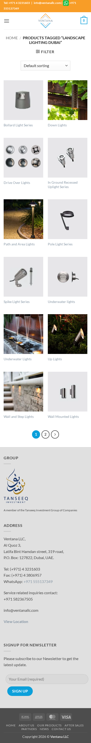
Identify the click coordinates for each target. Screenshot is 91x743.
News (44, 729)
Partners (29, 729)
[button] (6, 21)
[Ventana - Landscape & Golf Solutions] (45, 20)
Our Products (49, 725)
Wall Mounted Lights (63, 417)
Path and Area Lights (19, 244)
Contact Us (61, 729)
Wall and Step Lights (19, 417)
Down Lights (57, 125)
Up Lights (55, 359)
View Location (16, 621)
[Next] (55, 434)
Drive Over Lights (17, 183)
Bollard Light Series (18, 125)
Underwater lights (61, 302)
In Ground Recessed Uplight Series (63, 185)
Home (12, 37)
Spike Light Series (17, 302)
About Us (26, 725)
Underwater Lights (18, 359)
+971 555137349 (38, 581)
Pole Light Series (60, 244)
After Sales (74, 725)
